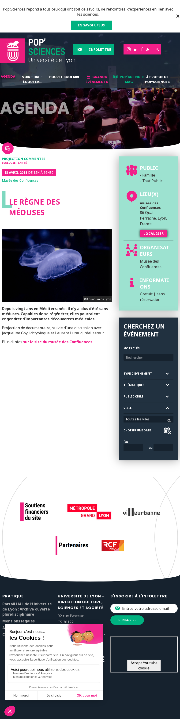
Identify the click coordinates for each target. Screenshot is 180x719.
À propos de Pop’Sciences (157, 79)
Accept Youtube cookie (144, 665)
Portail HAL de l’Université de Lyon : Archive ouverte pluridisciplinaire (27, 609)
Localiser (153, 233)
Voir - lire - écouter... (32, 79)
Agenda (8, 76)
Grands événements (97, 79)
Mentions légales (18, 621)
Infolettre (100, 49)
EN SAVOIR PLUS (91, 25)
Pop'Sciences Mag (132, 79)
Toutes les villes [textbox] (137, 419)
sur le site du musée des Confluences (57, 341)
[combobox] (148, 419)
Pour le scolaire (64, 77)
